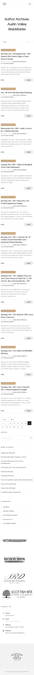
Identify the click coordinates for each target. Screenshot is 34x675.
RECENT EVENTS (8, 511)
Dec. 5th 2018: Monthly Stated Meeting (16, 92)
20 (14, 427)
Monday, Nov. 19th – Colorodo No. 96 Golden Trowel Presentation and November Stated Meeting (15, 239)
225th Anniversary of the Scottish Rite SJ (13, 467)
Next (12, 419)
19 (10, 427)
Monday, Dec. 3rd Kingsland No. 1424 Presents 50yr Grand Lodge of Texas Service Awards (15, 56)
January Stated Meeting (8, 488)
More (2, 80)
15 (25, 423)
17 (2, 427)
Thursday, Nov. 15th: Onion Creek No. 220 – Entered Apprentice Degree (15, 388)
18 (6, 427)
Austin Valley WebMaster (19, 61)
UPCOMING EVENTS (9, 523)
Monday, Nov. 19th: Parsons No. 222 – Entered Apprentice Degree (15, 202)
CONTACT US (6, 606)
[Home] (4, 5)
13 (18, 423)
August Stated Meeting (8, 453)
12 (14, 423)
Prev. (4, 419)
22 (21, 427)
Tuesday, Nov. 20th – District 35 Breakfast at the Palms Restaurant (16, 165)
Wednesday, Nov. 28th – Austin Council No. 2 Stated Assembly (16, 129)
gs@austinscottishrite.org (12, 621)
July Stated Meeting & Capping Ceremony (13, 457)
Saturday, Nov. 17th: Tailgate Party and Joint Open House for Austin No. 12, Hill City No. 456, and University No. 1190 (16, 278)
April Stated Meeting (7, 475)
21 (18, 427)
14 (22, 423)
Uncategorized (7, 519)
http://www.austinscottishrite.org (14, 633)
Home (4, 42)
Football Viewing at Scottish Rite (11, 492)
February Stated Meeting (8, 484)
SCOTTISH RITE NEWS (10, 515)
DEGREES (6, 507)
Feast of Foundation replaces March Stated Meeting (17, 480)
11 (10, 423)
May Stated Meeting (7, 471)
